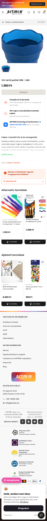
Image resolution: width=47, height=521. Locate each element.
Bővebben (24, 502)
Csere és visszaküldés (12, 326)
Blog (5, 367)
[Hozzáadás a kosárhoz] (12, 242)
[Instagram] (28, 421)
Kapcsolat (7, 362)
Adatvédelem (8, 338)
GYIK (5, 330)
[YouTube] (34, 421)
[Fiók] (34, 12)
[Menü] (3, 12)
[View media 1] (5, 68)
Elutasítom (8, 515)
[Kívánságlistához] (19, 197)
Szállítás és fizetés (10, 322)
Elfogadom (23, 508)
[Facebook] (22, 421)
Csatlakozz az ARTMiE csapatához (17, 358)
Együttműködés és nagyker (14, 354)
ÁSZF (5, 334)
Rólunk (6, 350)
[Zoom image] (22, 53)
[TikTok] (40, 421)
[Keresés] (28, 12)
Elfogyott (23, 92)
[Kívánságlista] (39, 12)
